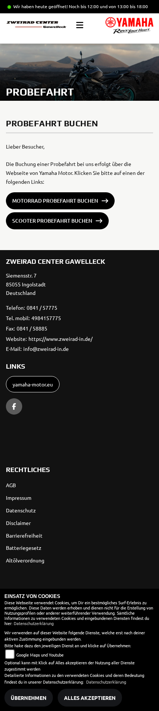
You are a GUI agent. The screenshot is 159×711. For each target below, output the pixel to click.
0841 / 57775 (42, 307)
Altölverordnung (25, 560)
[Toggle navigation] (79, 25)
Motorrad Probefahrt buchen (55, 200)
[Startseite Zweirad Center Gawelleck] (129, 25)
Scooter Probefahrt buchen (52, 220)
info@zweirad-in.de (46, 348)
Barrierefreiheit (24, 535)
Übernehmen (29, 697)
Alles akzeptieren (90, 697)
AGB (11, 485)
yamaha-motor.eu (33, 384)
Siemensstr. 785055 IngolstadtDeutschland (26, 284)
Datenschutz (21, 510)
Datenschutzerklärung (34, 623)
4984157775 (46, 318)
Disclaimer (18, 522)
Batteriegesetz (23, 547)
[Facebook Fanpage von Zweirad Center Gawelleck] (14, 406)
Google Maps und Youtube (40, 655)
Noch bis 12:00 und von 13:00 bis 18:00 (108, 6)
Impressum (18, 497)
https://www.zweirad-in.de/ (60, 338)
